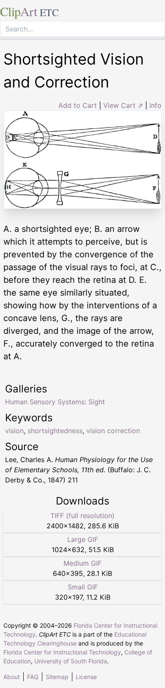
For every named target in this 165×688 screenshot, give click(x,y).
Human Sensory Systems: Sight (55, 402)
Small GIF (83, 587)
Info (155, 105)
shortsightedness (55, 430)
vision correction (113, 430)
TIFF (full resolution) (82, 515)
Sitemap (57, 676)
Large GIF (82, 539)
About (11, 676)
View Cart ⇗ (123, 105)
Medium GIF (82, 563)
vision (14, 430)
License (86, 676)
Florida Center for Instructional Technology (62, 652)
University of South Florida (70, 661)
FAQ (32, 676)
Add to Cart (77, 105)
